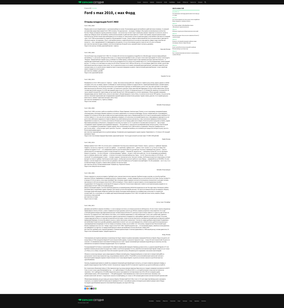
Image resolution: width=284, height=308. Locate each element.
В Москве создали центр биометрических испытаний (185, 31)
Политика (158, 301)
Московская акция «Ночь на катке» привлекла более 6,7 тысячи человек (185, 36)
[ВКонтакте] (85, 288)
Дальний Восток (175, 11)
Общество (174, 23)
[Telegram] (89, 288)
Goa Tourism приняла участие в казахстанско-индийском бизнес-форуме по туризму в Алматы (186, 20)
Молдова (200, 2)
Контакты (203, 301)
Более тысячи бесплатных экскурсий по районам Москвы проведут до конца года (184, 48)
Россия (139, 2)
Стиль (190, 301)
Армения (152, 2)
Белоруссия (159, 2)
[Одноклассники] (87, 288)
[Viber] (93, 288)
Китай (165, 2)
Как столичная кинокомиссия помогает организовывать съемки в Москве (185, 53)
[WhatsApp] (96, 288)
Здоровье (196, 301)
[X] (91, 288)
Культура (185, 301)
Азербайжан (172, 2)
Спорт (179, 301)
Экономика (94, 8)
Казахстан (145, 2)
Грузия (178, 2)
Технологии (172, 301)
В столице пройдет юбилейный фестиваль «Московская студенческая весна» (182, 26)
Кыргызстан (193, 2)
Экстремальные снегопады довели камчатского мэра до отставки (185, 14)
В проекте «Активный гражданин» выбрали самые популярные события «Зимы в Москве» (184, 42)
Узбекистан (185, 2)
